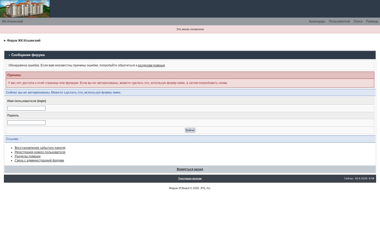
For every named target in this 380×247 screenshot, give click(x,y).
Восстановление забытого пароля (40, 148)
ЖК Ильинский (12, 21)
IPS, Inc (205, 188)
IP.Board (184, 188)
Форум (173, 188)
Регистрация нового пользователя (40, 152)
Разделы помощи (28, 156)
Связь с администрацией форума (39, 160)
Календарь (317, 21)
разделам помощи (151, 65)
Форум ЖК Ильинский (23, 40)
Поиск (358, 21)
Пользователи (339, 21)
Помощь (372, 21)
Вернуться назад (190, 169)
